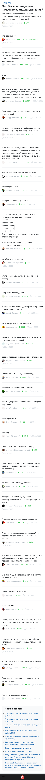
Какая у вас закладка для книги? (18, 748)
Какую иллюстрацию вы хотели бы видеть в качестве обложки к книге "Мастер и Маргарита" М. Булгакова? (22, 757)
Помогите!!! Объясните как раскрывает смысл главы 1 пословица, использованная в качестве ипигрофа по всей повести (23, 765)
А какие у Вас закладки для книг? (18, 751)
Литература (7, 3)
